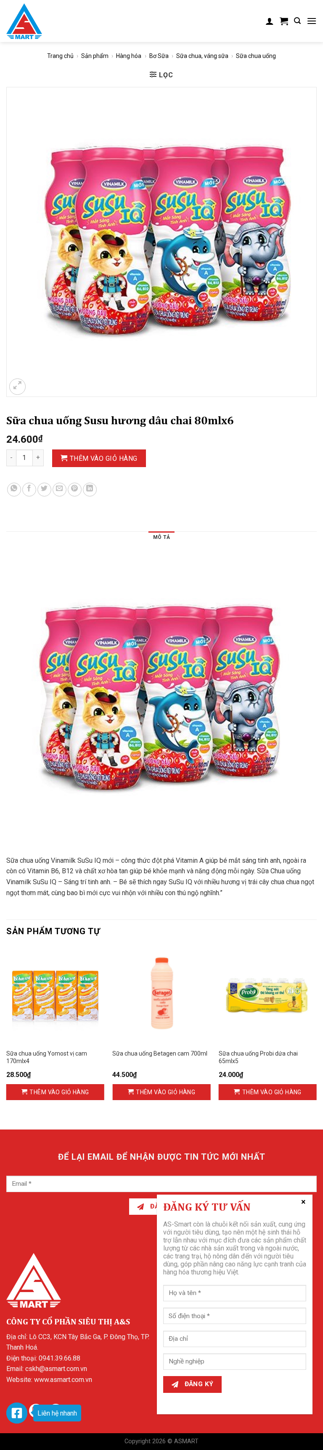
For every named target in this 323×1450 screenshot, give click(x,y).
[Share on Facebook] (29, 489)
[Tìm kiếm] (297, 21)
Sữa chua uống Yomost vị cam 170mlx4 (46, 1057)
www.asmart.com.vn (63, 1380)
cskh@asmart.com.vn (56, 1369)
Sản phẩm (95, 56)
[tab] (161, 538)
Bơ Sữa (159, 56)
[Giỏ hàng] (284, 21)
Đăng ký (198, 1384)
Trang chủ (60, 56)
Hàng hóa (128, 56)
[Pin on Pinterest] (75, 489)
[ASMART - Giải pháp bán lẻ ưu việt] (24, 21)
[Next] (316, 1031)
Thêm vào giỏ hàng (104, 458)
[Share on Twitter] (44, 489)
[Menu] (312, 21)
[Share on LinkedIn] (90, 489)
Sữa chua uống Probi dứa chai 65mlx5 (258, 1057)
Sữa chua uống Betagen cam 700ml (159, 1053)
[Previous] (6, 1031)
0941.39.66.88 (59, 1358)
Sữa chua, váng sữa (202, 56)
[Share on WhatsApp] (14, 489)
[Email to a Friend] (59, 489)
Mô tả (161, 537)
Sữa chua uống (256, 56)
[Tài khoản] (269, 21)
